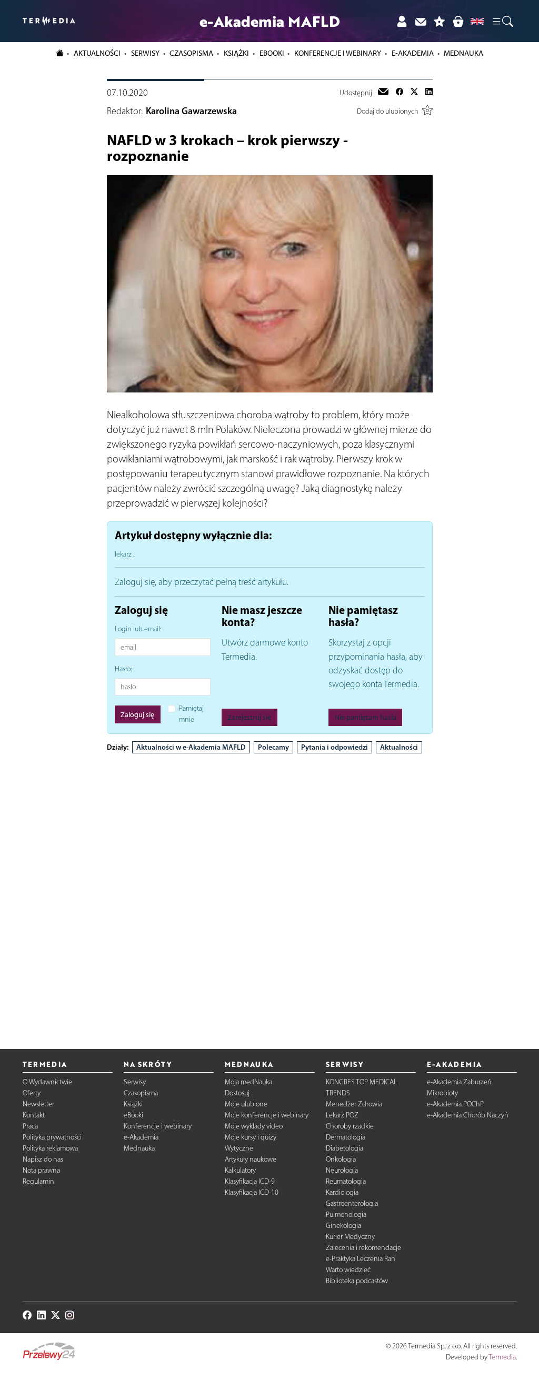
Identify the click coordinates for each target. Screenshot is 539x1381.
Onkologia (341, 1159)
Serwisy (135, 1081)
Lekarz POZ (342, 1115)
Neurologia (342, 1170)
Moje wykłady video (254, 1126)
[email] (383, 92)
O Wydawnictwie (47, 1081)
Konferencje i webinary (158, 1126)
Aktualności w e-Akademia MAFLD (191, 747)
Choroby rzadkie (350, 1126)
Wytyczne (239, 1148)
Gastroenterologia (352, 1203)
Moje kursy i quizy (250, 1137)
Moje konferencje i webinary (266, 1115)
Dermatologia (345, 1137)
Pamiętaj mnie (191, 714)
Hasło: (123, 668)
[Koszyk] (458, 21)
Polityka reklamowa (50, 1148)
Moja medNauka (248, 1081)
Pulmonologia (346, 1214)
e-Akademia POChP (455, 1104)
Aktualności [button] (97, 53)
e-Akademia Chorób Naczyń (467, 1115)
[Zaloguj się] (401, 21)
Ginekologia (343, 1225)
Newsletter (38, 1104)
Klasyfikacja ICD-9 (250, 1181)
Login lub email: (138, 628)
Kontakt (34, 1115)
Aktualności (399, 747)
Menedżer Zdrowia (354, 1104)
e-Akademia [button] (413, 53)
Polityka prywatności (52, 1137)
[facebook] (399, 92)
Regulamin (38, 1181)
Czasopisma (141, 1092)
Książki (236, 53)
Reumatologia (346, 1181)
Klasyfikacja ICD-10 (251, 1192)
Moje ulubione (246, 1104)
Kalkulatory (240, 1170)
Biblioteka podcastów (357, 1280)
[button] (502, 21)
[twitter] (414, 92)
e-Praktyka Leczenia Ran (360, 1258)
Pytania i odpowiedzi (334, 747)
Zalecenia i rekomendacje (363, 1247)
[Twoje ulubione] (439, 21)
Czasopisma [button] (191, 53)
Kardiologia (342, 1192)
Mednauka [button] (463, 53)
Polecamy (273, 747)
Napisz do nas (43, 1159)
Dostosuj (237, 1092)
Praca (30, 1126)
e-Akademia (141, 1137)
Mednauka (139, 1148)
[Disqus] (270, 892)
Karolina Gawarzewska (191, 111)
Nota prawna (41, 1170)
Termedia (502, 1357)
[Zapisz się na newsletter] (420, 21)
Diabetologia (344, 1148)
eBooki (271, 53)
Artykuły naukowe (250, 1159)
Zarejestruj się (249, 717)
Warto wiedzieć (348, 1269)
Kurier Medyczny (350, 1236)
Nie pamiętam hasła (365, 717)
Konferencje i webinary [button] (337, 53)
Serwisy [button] (145, 53)
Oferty (32, 1092)
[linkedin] (429, 92)
